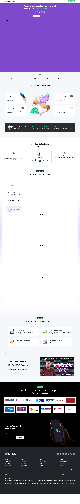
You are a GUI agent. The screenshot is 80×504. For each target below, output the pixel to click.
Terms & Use (62, 470)
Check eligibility (43, 461)
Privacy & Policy (63, 467)
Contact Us (62, 463)
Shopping (7, 469)
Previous (0, 157)
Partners (62, 474)
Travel (6, 470)
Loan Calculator (24, 465)
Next (79, 157)
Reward (6, 467)
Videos (41, 465)
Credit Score (23, 463)
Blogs (41, 463)
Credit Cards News (43, 467)
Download (71, 1)
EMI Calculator (23, 461)
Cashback (7, 472)
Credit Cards (7, 461)
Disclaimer (62, 472)
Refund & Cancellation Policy (66, 469)
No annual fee (8, 465)
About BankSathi (63, 461)
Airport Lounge (8, 463)
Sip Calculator (23, 467)
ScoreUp (7, 474)
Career (61, 465)
